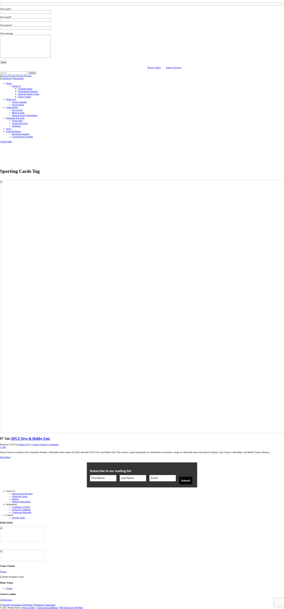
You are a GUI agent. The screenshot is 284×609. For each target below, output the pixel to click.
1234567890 (6, 142)
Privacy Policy (154, 67)
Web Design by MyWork (71, 607)
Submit (185, 480)
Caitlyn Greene (39, 444)
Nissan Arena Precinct (22, 493)
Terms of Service (173, 67)
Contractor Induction (21, 512)
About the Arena (19, 496)
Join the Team (18, 517)
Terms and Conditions (47, 607)
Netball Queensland (21, 501)
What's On (23, 444)
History (15, 499)
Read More (5, 457)
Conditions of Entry (21, 507)
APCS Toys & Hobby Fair (30, 438)
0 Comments (53, 444)
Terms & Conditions (21, 509)
